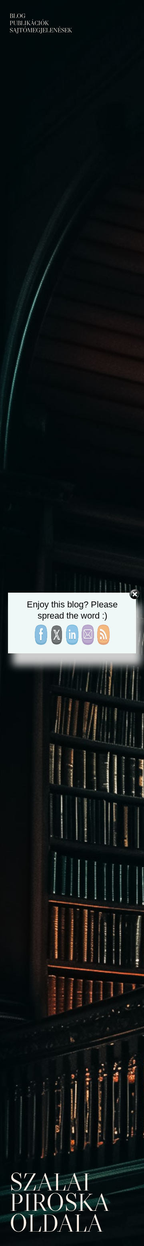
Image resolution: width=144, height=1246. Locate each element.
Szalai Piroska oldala (59, 1202)
